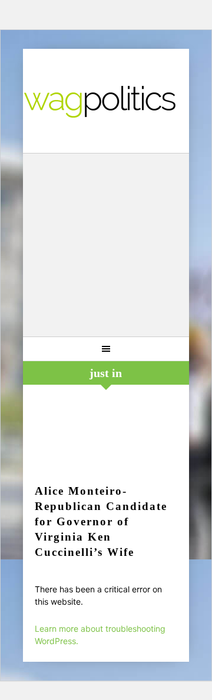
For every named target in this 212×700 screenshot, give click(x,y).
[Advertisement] (106, 246)
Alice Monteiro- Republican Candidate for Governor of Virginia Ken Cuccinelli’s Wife (101, 521)
